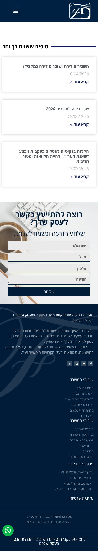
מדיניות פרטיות (81, 498)
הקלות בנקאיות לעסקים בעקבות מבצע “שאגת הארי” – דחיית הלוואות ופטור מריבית (54, 156)
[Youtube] (83, 363)
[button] (16, 11)
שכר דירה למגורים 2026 (67, 108)
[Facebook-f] (90, 363)
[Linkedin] (76, 363)
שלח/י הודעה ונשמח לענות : (49, 233)
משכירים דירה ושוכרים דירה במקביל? (56, 66)
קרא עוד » (79, 81)
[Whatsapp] (69, 363)
